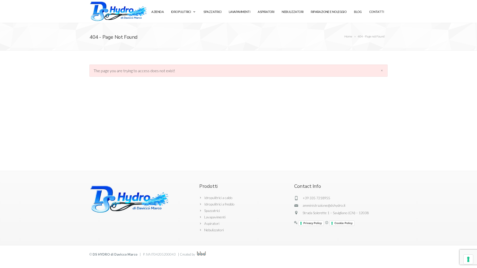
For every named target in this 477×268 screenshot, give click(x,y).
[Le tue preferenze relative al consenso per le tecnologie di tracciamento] (468, 259)
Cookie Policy (343, 223)
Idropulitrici (181, 12)
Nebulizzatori (292, 12)
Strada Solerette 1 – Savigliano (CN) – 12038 (336, 213)
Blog (358, 12)
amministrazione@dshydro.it (324, 205)
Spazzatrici (212, 12)
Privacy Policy (312, 223)
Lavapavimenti (239, 12)
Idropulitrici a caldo (218, 198)
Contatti (376, 12)
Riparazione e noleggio (329, 12)
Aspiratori (266, 12)
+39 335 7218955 (316, 198)
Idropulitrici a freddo (219, 204)
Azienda (157, 12)
